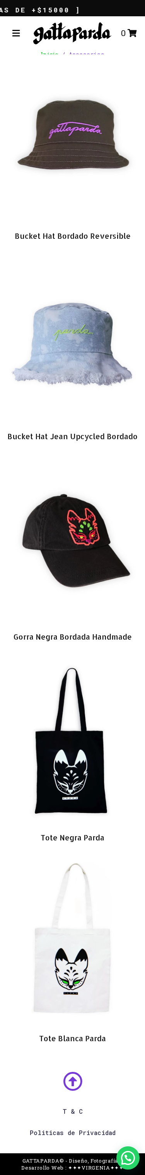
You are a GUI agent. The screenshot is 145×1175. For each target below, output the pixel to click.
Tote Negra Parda (72, 837)
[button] (16, 33)
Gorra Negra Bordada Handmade (73, 637)
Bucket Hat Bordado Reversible (73, 236)
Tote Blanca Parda (72, 1038)
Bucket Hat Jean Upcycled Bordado (72, 436)
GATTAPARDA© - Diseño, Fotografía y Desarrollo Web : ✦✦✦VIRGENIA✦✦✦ (72, 1164)
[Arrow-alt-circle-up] (72, 1081)
